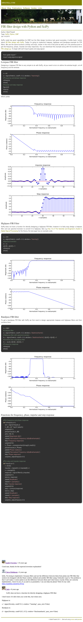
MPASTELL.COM (8, 2)
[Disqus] (41, 530)
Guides (34, 8)
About (4, 8)
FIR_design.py (6, 49)
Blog (9, 8)
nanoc (73, 619)
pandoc (79, 619)
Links (40, 8)
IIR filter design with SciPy (15, 42)
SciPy (7, 34)
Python (12, 34)
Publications (17, 8)
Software (26, 8)
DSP (16, 34)
